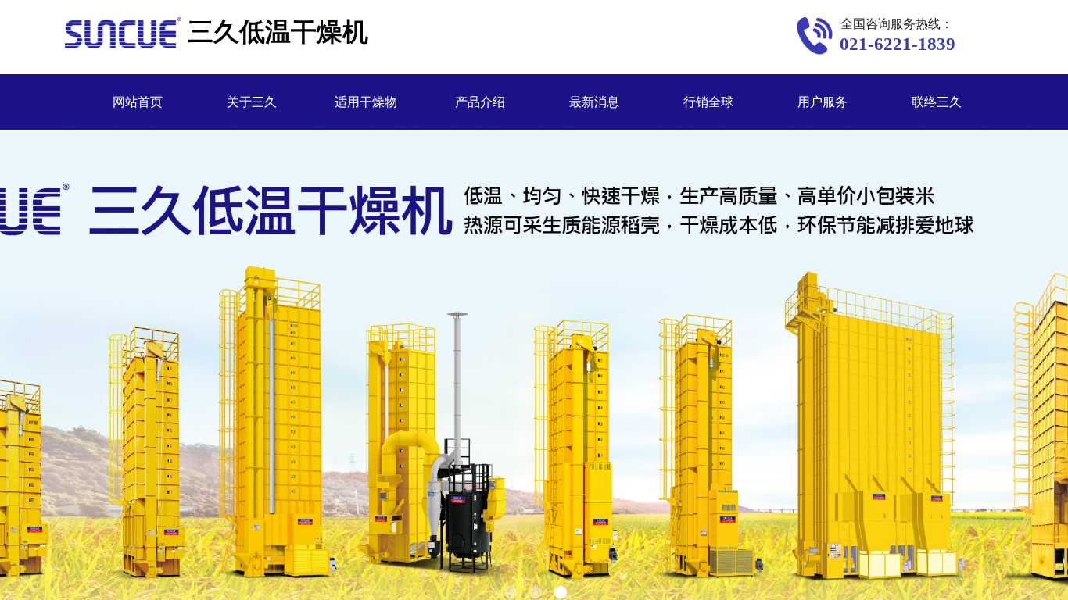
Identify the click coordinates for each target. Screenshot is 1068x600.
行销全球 (708, 102)
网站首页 (138, 102)
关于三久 (252, 102)
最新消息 (594, 102)
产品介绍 (480, 102)
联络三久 (937, 102)
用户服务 (822, 102)
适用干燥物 (366, 102)
